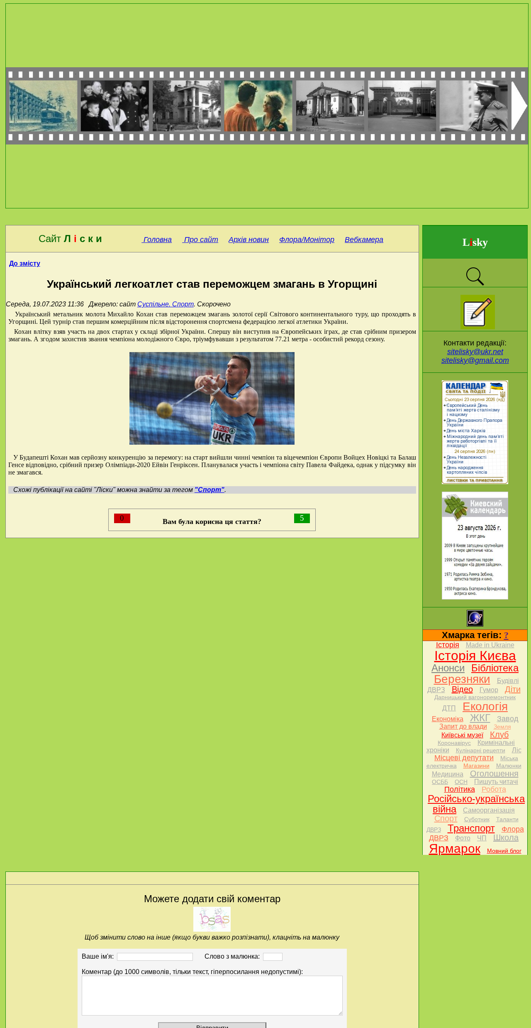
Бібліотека (495, 667)
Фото (462, 838)
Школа (506, 837)
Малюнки (508, 765)
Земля (502, 726)
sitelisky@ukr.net (475, 352)
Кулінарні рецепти (480, 750)
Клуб (499, 734)
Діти (513, 689)
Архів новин (249, 239)
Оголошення (494, 773)
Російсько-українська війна (476, 804)
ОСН (461, 781)
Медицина (447, 774)
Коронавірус (454, 742)
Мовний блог (504, 850)
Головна (156, 239)
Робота (494, 789)
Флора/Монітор (306, 239)
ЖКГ (480, 717)
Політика (459, 789)
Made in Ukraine (490, 645)
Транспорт (471, 828)
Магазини (476, 765)
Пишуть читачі (496, 781)
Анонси (448, 667)
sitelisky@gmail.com (475, 360)
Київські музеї (462, 735)
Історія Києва (475, 655)
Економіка (447, 718)
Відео (462, 689)
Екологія (485, 706)
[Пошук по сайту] (475, 284)
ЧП (482, 838)
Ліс (516, 750)
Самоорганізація (489, 810)
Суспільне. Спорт (165, 304)
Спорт (446, 818)
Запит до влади (463, 726)
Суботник (477, 819)
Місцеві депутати (464, 758)
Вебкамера (364, 239)
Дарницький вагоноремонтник (475, 697)
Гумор (489, 689)
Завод (508, 719)
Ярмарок (454, 848)
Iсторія (447, 645)
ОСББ (440, 781)
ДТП (449, 708)
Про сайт (200, 239)
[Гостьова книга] (477, 326)
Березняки (462, 679)
